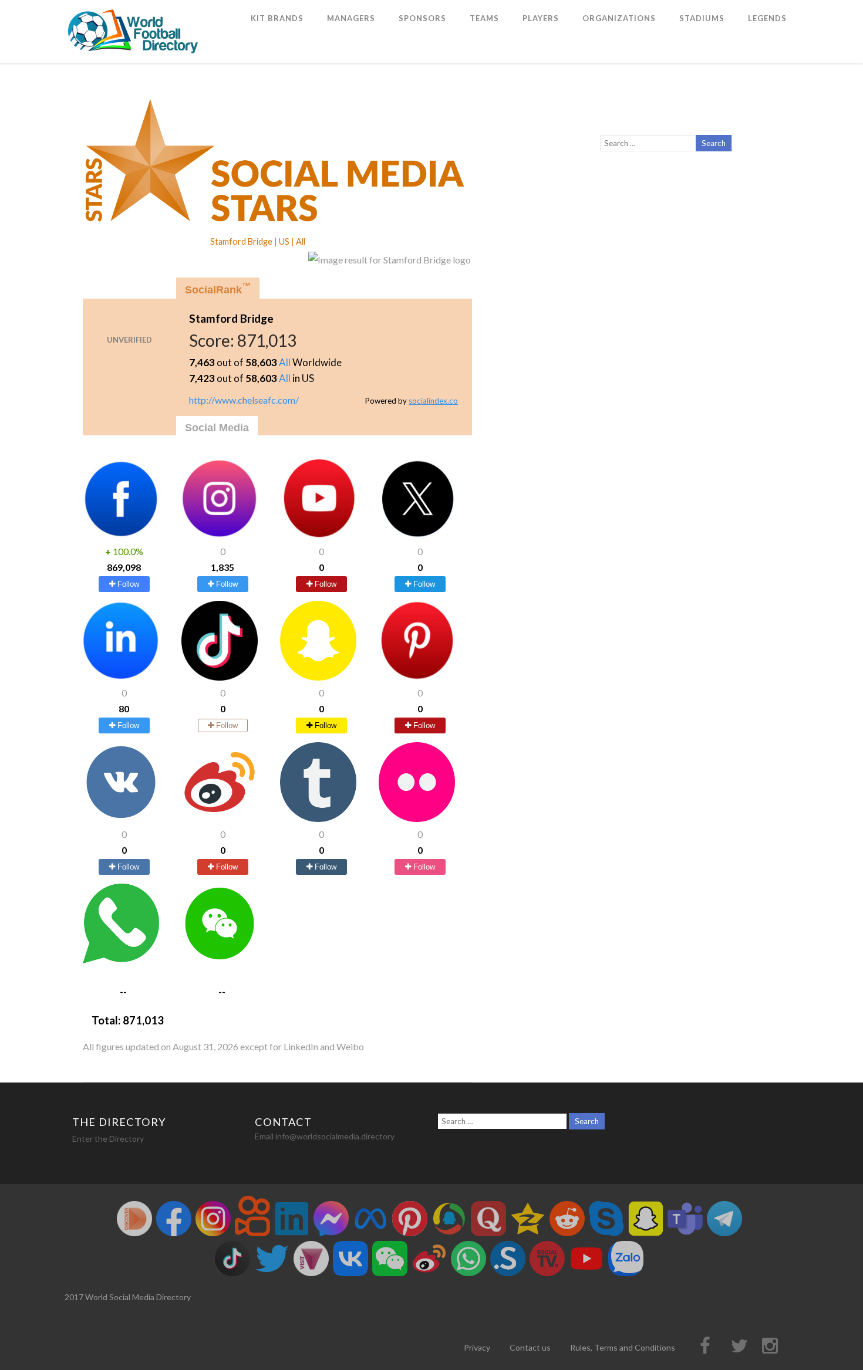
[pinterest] (417, 676)
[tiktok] (219, 676)
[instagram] (219, 534)
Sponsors (422, 18)
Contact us (530, 1347)
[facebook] (121, 534)
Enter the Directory (108, 1139)
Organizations (619, 18)
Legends (767, 18)
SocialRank (218, 288)
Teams (484, 18)
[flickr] (417, 818)
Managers (351, 18)
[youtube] (318, 534)
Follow (127, 584)
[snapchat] (318, 676)
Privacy (477, 1347)
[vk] (121, 818)
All (285, 362)
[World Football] (138, 57)
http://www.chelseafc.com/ (244, 399)
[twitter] (417, 534)
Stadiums (701, 18)
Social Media (217, 428)
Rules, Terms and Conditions (622, 1347)
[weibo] (219, 818)
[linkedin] (121, 676)
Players (540, 18)
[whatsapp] (121, 959)
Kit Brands (277, 18)
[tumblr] (318, 818)
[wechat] (219, 959)
